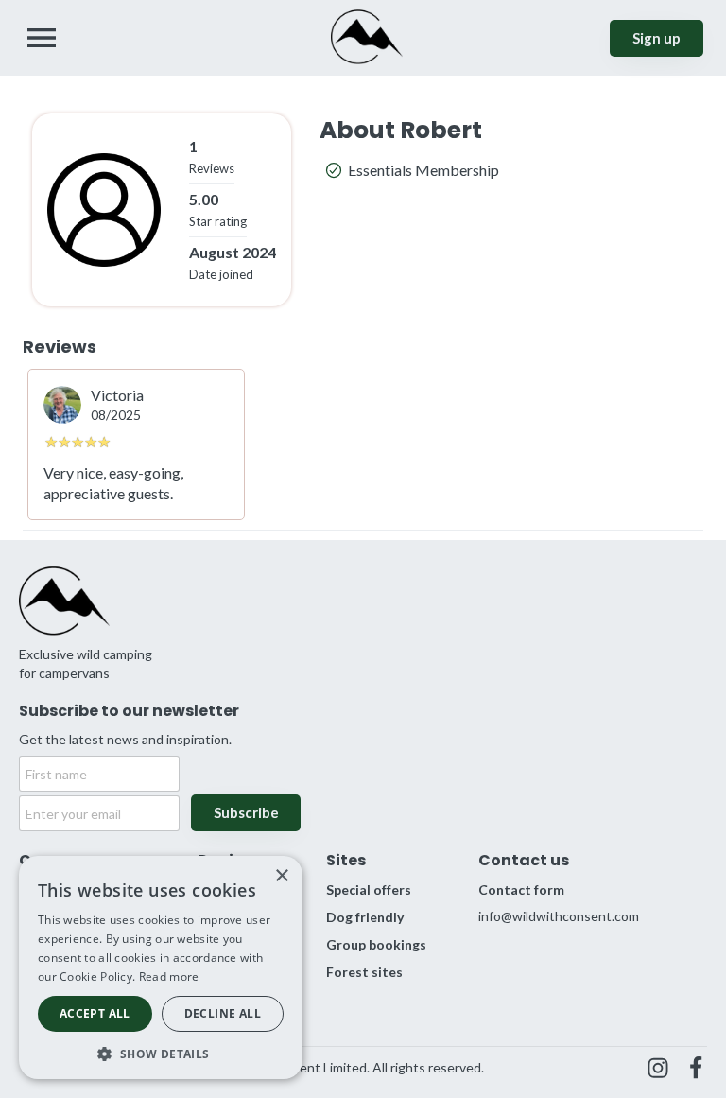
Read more (169, 976)
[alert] (160, 967)
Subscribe (246, 812)
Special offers (368, 889)
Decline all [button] (222, 1013)
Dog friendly (365, 917)
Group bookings (376, 944)
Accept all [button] (95, 1013)
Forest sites (364, 972)
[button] (161, 1052)
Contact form (521, 889)
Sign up (656, 37)
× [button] (281, 876)
